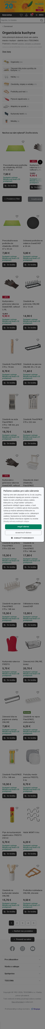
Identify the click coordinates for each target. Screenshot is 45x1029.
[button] (22, 538)
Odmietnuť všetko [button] (23, 533)
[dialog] (22, 514)
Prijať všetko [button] (23, 527)
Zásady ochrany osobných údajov (16, 521)
